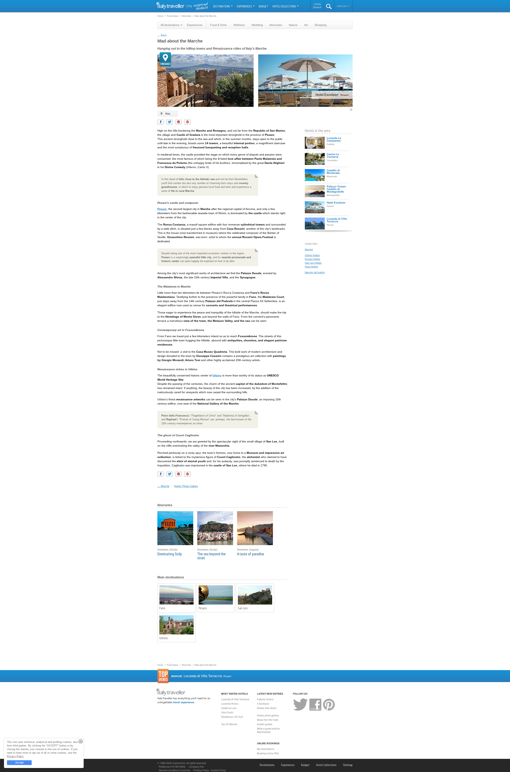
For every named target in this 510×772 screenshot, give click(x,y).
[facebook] (160, 121)
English (342, 6)
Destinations (222, 6)
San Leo (243, 608)
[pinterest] (178, 121)
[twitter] (169, 121)
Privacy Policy (201, 770)
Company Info (196, 766)
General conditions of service (174, 770)
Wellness (239, 25)
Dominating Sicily (169, 553)
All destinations (170, 25)
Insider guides (264, 724)
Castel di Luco (229, 708)
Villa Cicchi (227, 712)
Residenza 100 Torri (232, 716)
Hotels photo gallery (268, 715)
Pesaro (162, 209)
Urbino (217, 375)
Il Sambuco (263, 703)
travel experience (183, 702)
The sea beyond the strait (211, 555)
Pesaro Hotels (312, 259)
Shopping (321, 25)
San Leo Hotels (313, 263)
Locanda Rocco (229, 703)
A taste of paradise (250, 553)
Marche (309, 249)
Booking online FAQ (268, 753)
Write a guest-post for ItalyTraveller (268, 730)
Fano (162, 608)
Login (317, 4)
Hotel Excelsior (336, 202)
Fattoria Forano (265, 699)
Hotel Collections (285, 6)
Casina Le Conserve (333, 155)
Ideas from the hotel (267, 719)
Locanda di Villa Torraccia (337, 220)
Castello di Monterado (333, 171)
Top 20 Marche (229, 724)
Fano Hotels (311, 266)
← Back (162, 35)
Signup (317, 7)
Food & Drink (218, 25)
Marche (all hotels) (315, 272)
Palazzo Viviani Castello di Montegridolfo (336, 189)
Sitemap (348, 765)
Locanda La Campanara (334, 139)
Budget (263, 6)
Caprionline (178, 763)
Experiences (245, 6)
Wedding (257, 25)
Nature (293, 25)
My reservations (265, 748)
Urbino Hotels (312, 255)
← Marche (163, 486)
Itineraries (276, 25)
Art (306, 25)
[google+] (187, 121)
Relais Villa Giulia (266, 708)
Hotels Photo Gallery (186, 486)
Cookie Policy (218, 770)
